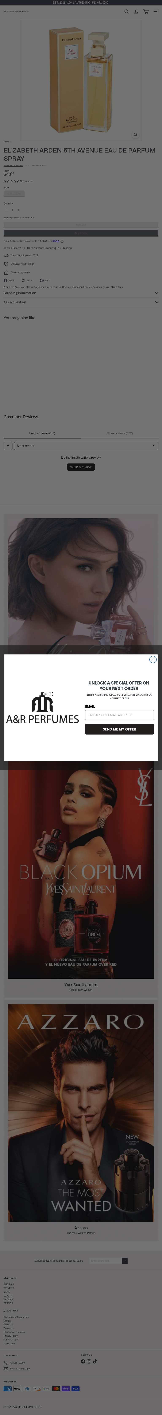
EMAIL (90, 706)
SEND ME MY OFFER (119, 729)
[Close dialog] (153, 659)
